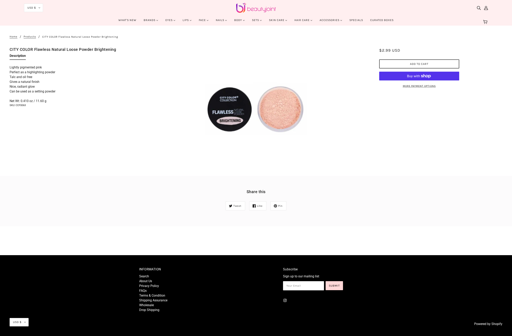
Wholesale (146, 305)
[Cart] (486, 22)
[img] (478, 8)
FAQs (143, 291)
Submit (334, 285)
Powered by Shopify (488, 324)
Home (13, 36)
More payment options (419, 85)
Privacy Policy (149, 286)
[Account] (486, 8)
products (30, 36)
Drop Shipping (149, 310)
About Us (145, 281)
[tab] (18, 56)
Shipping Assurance (153, 300)
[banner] (256, 7)
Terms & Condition (152, 295)
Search (144, 276)
